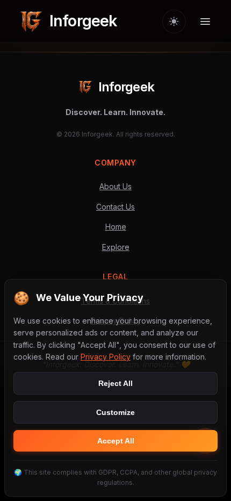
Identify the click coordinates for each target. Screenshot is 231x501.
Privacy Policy (106, 356)
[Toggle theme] (174, 21)
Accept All (115, 440)
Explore (115, 247)
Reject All (115, 383)
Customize (115, 412)
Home (115, 226)
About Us (115, 186)
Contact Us (115, 206)
